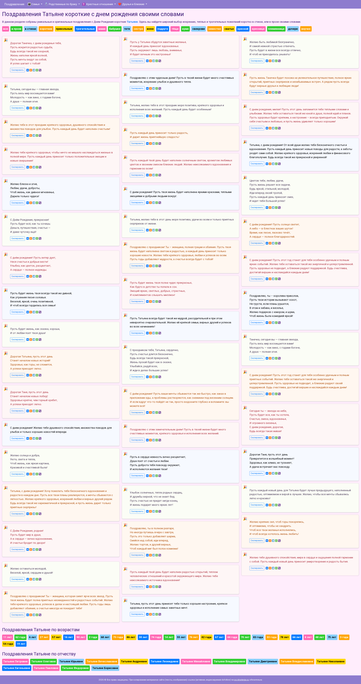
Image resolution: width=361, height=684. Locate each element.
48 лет (319, 637)
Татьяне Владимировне (229, 661)
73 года (118, 637)
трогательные (85, 28)
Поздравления (14, 4)
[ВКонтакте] (27, 70)
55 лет (181, 637)
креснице (258, 28)
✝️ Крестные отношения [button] (98, 4)
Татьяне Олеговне (43, 661)
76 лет (193, 637)
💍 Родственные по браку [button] (61, 4)
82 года (206, 637)
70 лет (245, 637)
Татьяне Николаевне (331, 661)
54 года (8, 643)
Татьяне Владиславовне (297, 661)
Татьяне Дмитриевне (263, 661)
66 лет (296, 637)
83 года (258, 637)
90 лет (81, 637)
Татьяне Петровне (15, 661)
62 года (20, 637)
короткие (46, 28)
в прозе (16, 28)
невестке (214, 28)
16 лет (68, 637)
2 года (93, 637)
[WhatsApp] (37, 70)
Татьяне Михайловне (196, 661)
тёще (175, 28)
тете (127, 28)
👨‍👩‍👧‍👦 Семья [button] (34, 4)
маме (101, 28)
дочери (293, 28)
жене (150, 28)
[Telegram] (34, 70)
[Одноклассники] (30, 70)
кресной (242, 28)
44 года (232, 637)
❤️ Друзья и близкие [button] (131, 4)
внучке (306, 28)
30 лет (143, 637)
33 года (272, 637)
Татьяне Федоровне (75, 668)
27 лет (44, 637)
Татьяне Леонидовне (164, 661)
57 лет (56, 637)
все (5, 28)
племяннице (276, 28)
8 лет (308, 637)
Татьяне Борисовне (105, 668)
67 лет (219, 637)
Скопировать (17, 70)
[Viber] (40, 70)
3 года (344, 637)
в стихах (30, 28)
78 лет (284, 637)
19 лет (21, 643)
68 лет (105, 637)
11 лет (7, 637)
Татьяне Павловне (46, 668)
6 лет (32, 637)
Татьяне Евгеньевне (16, 668)
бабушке (114, 28)
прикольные (64, 28)
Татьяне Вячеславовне (102, 661)
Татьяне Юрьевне (71, 661)
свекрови (198, 28)
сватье (229, 28)
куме (185, 28)
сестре (138, 28)
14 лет (169, 637)
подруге (162, 28)
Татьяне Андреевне (134, 661)
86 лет (131, 637)
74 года (156, 637)
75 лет (332, 637)
